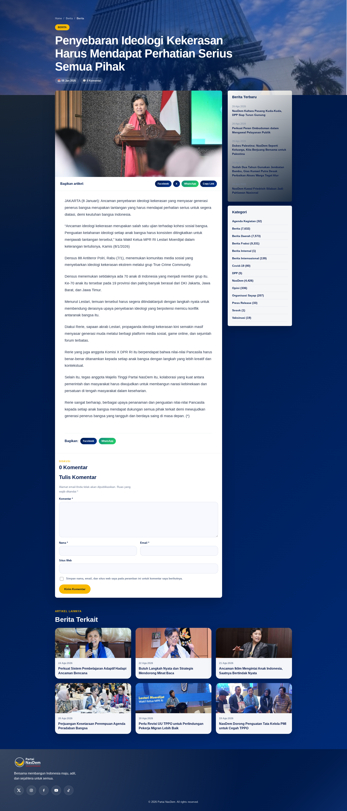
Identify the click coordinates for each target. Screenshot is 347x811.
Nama (63, 542)
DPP (235, 273)
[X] (19, 790)
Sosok (236, 310)
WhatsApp (190, 183)
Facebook (163, 183)
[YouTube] (56, 790)
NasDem (237, 280)
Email (144, 542)
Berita (69, 18)
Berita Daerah (241, 236)
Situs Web (65, 560)
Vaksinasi (238, 317)
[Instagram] (31, 790)
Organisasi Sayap (244, 295)
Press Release (241, 302)
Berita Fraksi (240, 243)
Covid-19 (238, 265)
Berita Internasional (245, 258)
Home (58, 18)
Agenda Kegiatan (244, 221)
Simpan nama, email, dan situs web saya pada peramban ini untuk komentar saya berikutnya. (124, 578)
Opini (236, 288)
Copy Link (208, 183)
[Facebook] (44, 790)
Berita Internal (241, 250)
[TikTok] (68, 790)
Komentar (66, 498)
